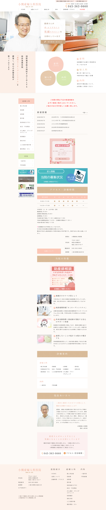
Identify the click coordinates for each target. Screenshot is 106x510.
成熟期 (65, 366)
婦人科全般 (44, 366)
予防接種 (54, 385)
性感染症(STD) (45, 369)
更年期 (77, 366)
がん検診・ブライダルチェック (26, 131)
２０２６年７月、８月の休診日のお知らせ (63, 120)
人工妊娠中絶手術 (57, 371)
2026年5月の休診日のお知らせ (60, 127)
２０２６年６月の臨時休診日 (60, 124)
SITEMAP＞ (22, 487)
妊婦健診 (66, 369)
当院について (49, 251)
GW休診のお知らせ (57, 130)
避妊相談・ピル (45, 371)
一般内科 (43, 385)
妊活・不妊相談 (56, 369)
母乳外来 (77, 369)
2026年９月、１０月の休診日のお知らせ (63, 117)
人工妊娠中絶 (71, 501)
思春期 (54, 366)
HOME (23, 9)
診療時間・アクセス (69, 9)
